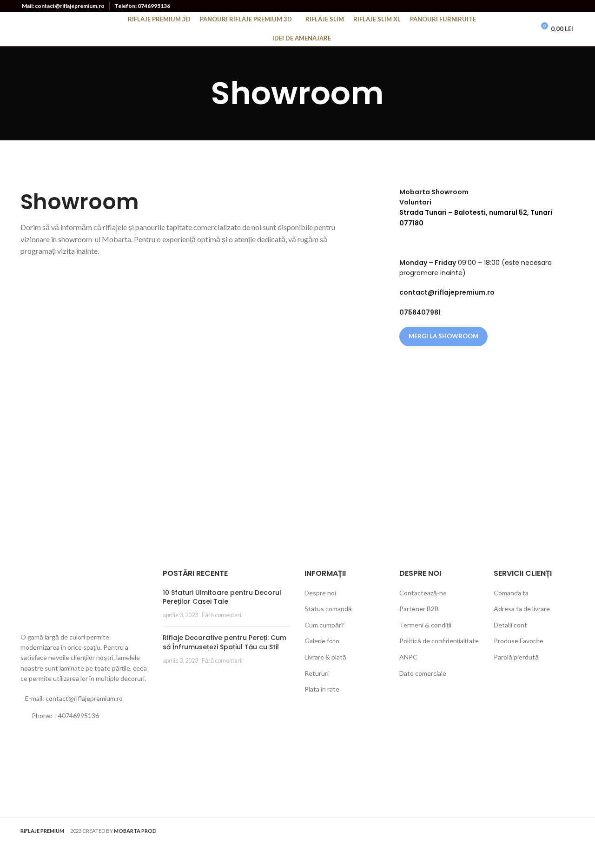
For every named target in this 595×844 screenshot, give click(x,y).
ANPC (408, 657)
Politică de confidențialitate (439, 641)
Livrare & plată (325, 657)
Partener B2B (419, 609)
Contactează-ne (423, 593)
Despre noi (320, 593)
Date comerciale (422, 673)
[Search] (507, 29)
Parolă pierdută (516, 657)
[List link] (84, 716)
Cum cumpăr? (324, 625)
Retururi (316, 673)
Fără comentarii (222, 615)
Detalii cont (510, 625)
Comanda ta (511, 593)
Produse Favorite (518, 641)
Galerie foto (321, 641)
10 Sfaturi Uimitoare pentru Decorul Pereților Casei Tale (222, 597)
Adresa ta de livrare (522, 609)
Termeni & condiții (425, 625)
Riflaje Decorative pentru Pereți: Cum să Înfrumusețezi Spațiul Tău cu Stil (224, 642)
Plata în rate (321, 689)
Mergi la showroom (443, 336)
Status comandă (328, 609)
